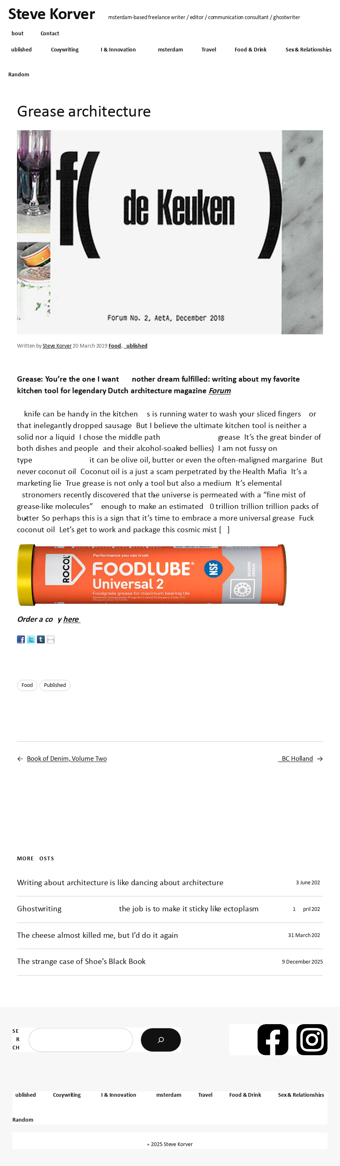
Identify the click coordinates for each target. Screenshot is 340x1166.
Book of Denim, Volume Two (67, 758)
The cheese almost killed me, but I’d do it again (97, 936)
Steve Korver (51, 14)
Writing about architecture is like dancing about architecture (120, 883)
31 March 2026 (305, 935)
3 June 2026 (309, 883)
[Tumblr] (41, 639)
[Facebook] (21, 639)
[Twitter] (31, 639)
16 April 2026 (308, 909)
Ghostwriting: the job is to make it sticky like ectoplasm (138, 909)
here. (72, 620)
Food (115, 346)
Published (135, 346)
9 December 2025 (302, 962)
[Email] (51, 639)
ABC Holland (295, 758)
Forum (220, 391)
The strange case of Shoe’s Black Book (81, 962)
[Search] (161, 1040)
